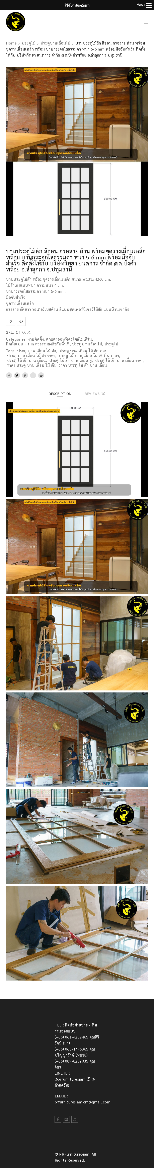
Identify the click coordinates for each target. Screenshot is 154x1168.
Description (60, 393)
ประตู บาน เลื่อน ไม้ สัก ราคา (31, 355)
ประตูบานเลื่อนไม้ (55, 42)
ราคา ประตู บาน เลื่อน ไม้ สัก (31, 365)
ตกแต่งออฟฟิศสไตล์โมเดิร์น (69, 339)
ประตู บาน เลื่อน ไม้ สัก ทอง (83, 350)
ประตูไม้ (28, 42)
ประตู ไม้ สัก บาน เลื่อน (26, 360)
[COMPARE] (21, 321)
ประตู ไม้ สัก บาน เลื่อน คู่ (70, 360)
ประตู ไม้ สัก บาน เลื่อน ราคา (119, 360)
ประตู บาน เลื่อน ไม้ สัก (36, 350)
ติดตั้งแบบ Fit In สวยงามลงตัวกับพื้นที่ (38, 343)
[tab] (60, 393)
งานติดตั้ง (36, 339)
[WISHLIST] (10, 321)
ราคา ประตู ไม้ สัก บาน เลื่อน (83, 365)
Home (11, 42)
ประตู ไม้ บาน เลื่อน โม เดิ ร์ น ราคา (89, 355)
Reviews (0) (95, 393)
